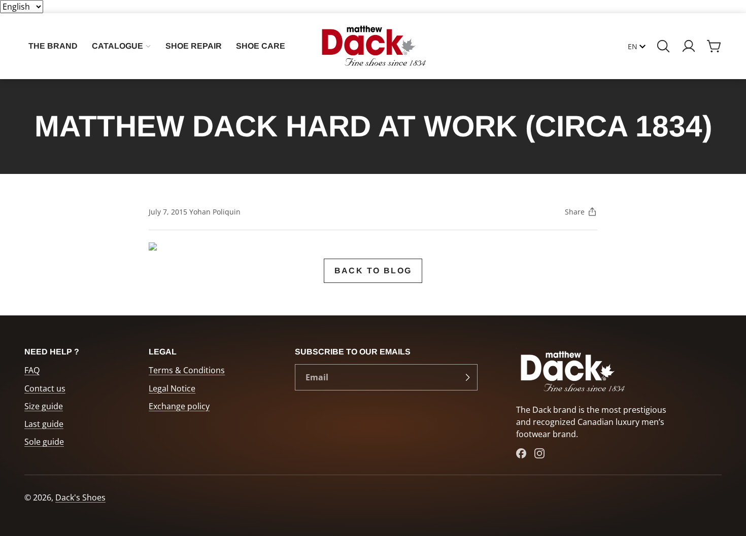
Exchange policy (179, 406)
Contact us (44, 388)
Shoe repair (193, 46)
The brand (53, 46)
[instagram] (539, 453)
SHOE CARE (260, 46)
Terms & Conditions (187, 370)
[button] (663, 46)
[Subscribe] (467, 377)
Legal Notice (172, 388)
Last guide (43, 424)
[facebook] (521, 453)
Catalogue (117, 46)
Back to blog (373, 270)
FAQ (32, 370)
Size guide (43, 406)
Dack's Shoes (80, 497)
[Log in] (688, 46)
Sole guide (44, 441)
